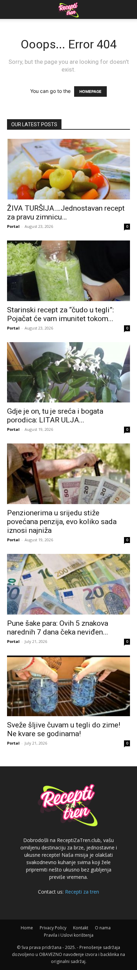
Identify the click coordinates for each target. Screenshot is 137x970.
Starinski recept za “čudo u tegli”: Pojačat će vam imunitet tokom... (60, 314)
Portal (13, 226)
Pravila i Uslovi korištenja (68, 935)
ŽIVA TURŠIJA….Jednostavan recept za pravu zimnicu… (66, 212)
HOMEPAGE (90, 91)
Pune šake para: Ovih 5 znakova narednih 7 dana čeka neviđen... (57, 627)
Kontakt (80, 928)
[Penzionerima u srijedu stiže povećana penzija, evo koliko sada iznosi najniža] (68, 473)
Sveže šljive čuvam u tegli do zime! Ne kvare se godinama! (63, 729)
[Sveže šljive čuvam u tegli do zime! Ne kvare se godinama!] (68, 686)
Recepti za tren (82, 891)
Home (27, 928)
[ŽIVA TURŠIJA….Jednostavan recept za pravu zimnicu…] (68, 169)
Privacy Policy (53, 928)
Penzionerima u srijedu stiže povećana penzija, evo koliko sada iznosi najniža (62, 522)
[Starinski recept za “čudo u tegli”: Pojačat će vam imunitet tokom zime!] (68, 270)
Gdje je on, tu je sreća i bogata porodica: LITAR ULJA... (55, 415)
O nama (103, 928)
